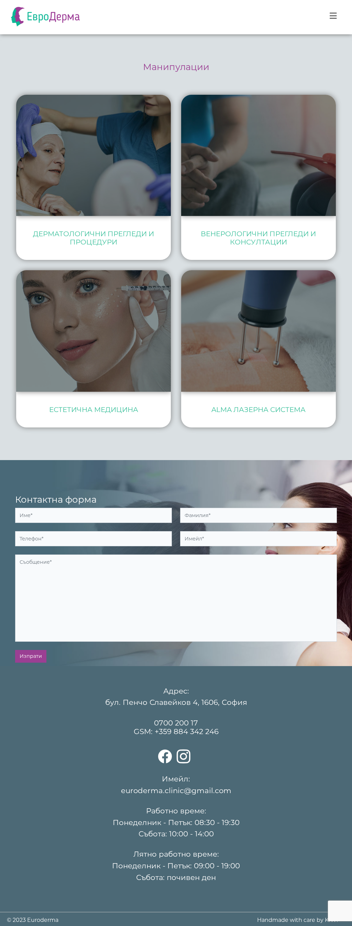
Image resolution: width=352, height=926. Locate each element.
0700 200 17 (176, 722)
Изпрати (31, 656)
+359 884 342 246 (187, 731)
